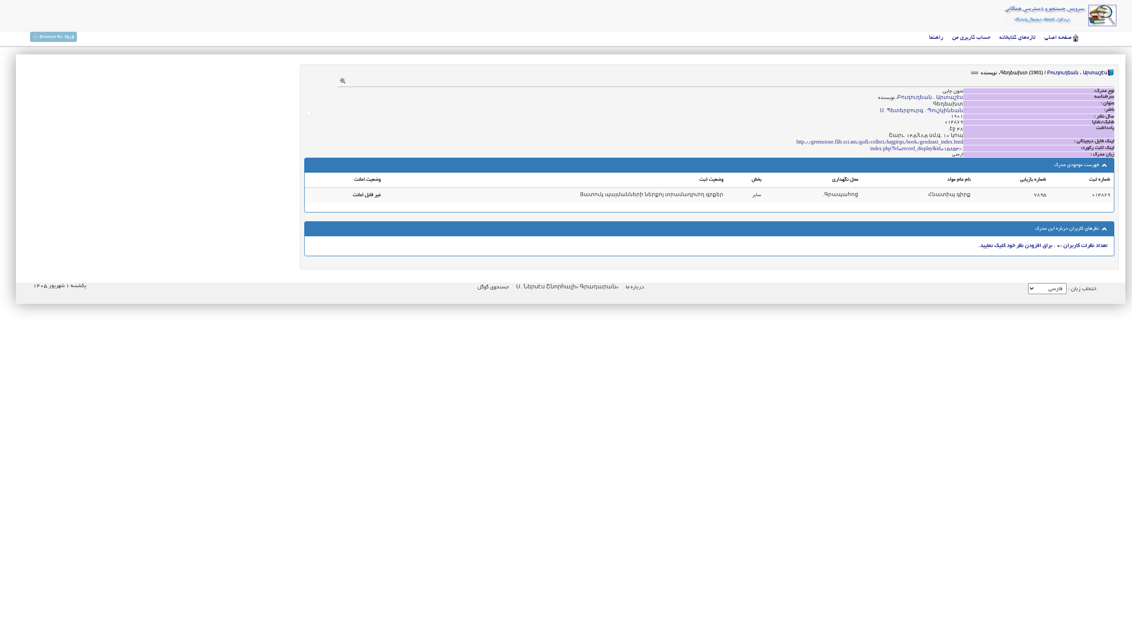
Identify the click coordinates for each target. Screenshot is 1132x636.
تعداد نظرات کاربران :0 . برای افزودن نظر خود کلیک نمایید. (1043, 246)
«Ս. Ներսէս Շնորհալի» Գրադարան (567, 287)
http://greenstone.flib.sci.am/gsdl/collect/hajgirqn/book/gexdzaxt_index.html (879, 142)
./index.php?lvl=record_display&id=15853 (916, 149)
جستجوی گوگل (493, 287)
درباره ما (635, 287)
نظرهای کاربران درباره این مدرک (1067, 228)
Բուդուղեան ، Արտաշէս (1077, 72)
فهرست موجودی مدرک (1077, 165)
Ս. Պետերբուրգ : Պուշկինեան (921, 111)
